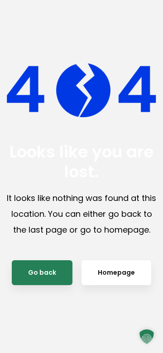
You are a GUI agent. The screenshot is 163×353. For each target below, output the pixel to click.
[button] (146, 336)
